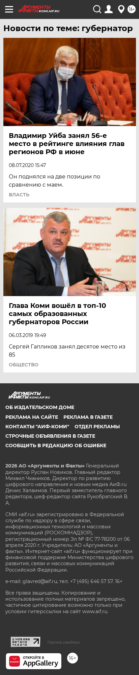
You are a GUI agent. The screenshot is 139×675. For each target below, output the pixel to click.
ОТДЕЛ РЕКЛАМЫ (97, 427)
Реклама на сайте (31, 417)
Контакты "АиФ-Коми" (37, 427)
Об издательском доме (39, 407)
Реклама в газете (88, 417)
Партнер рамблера (64, 642)
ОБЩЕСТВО (23, 364)
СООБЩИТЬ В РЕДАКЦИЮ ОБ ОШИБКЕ (55, 445)
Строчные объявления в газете (50, 436)
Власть (19, 194)
